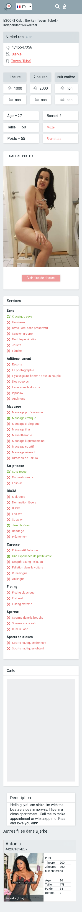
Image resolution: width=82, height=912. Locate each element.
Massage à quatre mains (28, 441)
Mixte (51, 127)
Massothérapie (22, 435)
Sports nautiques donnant (29, 642)
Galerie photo (21, 156)
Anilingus (18, 579)
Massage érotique (24, 418)
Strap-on (17, 519)
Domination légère (24, 502)
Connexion (65, 5)
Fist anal (17, 598)
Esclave (17, 514)
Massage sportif (23, 446)
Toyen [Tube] (46, 20)
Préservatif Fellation (25, 550)
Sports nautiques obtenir (28, 648)
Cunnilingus (19, 573)
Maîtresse (18, 496)
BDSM (16, 508)
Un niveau (18, 322)
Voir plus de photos (41, 278)
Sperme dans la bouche (27, 617)
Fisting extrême (22, 604)
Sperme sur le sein (24, 623)
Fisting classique (23, 592)
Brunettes (54, 139)
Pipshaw (17, 393)
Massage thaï (21, 429)
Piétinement (19, 536)
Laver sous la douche (26, 387)
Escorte (17, 364)
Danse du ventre (22, 477)
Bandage (18, 531)
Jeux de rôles (21, 525)
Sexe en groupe (22, 333)
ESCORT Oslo (13, 20)
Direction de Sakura (25, 458)
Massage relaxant (23, 452)
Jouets (16, 345)
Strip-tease (19, 471)
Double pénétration (24, 339)
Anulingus (18, 398)
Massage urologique (25, 423)
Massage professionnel (28, 412)
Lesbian (17, 483)
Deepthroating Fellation (27, 561)
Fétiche (17, 350)
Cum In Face (20, 629)
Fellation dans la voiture (27, 567)
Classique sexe (22, 316)
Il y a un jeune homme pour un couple (36, 376)
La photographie (23, 370)
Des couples (20, 381)
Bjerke (29, 20)
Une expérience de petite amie (32, 556)
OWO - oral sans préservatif (30, 328)
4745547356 (22, 47)
